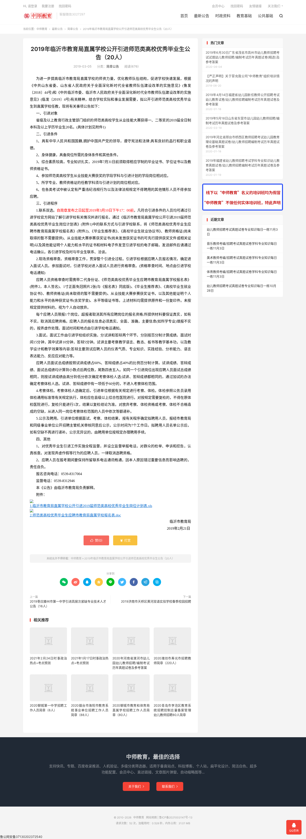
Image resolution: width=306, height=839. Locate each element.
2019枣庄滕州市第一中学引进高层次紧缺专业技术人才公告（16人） (68, 603)
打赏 (125, 540)
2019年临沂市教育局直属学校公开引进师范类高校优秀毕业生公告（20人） (129, 558)
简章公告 (72, 29)
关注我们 (274, 6)
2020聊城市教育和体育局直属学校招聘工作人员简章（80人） (131, 710)
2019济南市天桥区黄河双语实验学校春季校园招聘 (156, 601)
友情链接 (255, 6)
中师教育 (38, 15)
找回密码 (237, 6)
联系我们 (170, 786)
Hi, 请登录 (30, 6)
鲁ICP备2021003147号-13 (175, 817)
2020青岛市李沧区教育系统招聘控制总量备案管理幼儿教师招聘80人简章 (172, 710)
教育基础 (244, 16)
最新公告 (201, 16)
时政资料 (223, 16)
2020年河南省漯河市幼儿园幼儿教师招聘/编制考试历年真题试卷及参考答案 (131, 662)
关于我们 (136, 786)
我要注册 (48, 6)
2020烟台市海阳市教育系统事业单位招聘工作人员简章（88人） (89, 710)
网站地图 (151, 817)
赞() (96, 540)
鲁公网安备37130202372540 (21, 837)
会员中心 (218, 6)
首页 (184, 16)
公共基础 (265, 16)
